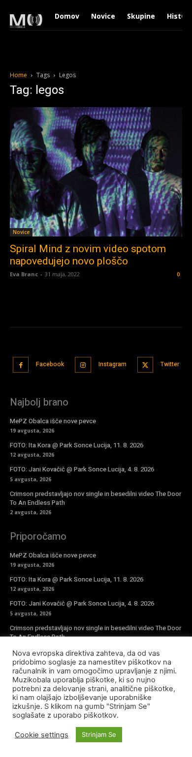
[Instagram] (83, 365)
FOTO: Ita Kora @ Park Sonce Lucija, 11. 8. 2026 (76, 445)
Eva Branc (24, 274)
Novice (21, 232)
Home (18, 75)
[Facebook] (21, 365)
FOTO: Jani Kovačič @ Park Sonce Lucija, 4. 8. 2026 (82, 469)
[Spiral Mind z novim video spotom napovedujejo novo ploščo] (96, 171)
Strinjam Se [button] (99, 734)
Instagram (112, 364)
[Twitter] (145, 365)
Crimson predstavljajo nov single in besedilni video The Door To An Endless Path (95, 498)
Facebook (50, 364)
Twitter (169, 364)
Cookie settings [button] (41, 734)
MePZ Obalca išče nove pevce (53, 421)
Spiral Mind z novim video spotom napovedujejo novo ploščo (88, 255)
